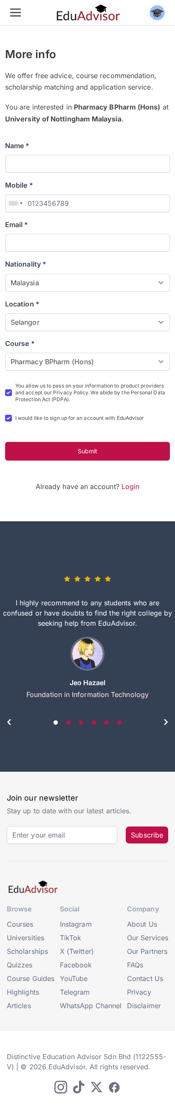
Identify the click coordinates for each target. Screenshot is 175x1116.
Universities (25, 937)
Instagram (76, 924)
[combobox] (15, 203)
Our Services (147, 937)
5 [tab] (106, 723)
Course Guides (30, 978)
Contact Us (145, 978)
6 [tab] (119, 723)
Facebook (76, 965)
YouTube (74, 978)
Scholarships (27, 951)
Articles (19, 1005)
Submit (87, 451)
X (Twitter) (77, 951)
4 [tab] (94, 723)
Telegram (75, 992)
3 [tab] (81, 723)
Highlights (23, 992)
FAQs (135, 965)
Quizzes (20, 965)
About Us (142, 924)
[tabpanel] (87, 640)
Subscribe (147, 835)
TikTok (70, 937)
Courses (20, 924)
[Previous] (9, 723)
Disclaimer (144, 1005)
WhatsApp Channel (90, 1005)
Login (130, 486)
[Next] (166, 723)
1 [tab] (55, 723)
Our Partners (147, 951)
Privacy (139, 992)
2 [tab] (68, 723)
